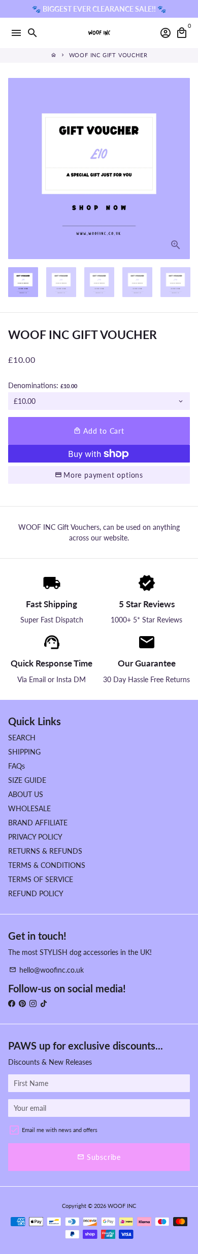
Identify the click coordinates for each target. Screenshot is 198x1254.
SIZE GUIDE (27, 780)
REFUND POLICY (35, 893)
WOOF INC (122, 1205)
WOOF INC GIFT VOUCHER (108, 55)
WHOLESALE (29, 808)
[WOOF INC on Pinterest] (22, 1003)
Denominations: (42, 385)
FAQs (16, 766)
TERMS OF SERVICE (40, 879)
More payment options (103, 475)
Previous (17, 168)
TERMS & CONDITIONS (46, 865)
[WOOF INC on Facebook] (11, 1003)
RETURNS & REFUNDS (45, 851)
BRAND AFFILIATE (38, 822)
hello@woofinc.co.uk (46, 970)
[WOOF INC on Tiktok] (43, 1003)
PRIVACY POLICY (35, 836)
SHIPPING (24, 751)
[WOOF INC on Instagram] (33, 1003)
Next (181, 168)
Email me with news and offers (59, 1129)
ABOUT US (25, 794)
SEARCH (22, 737)
